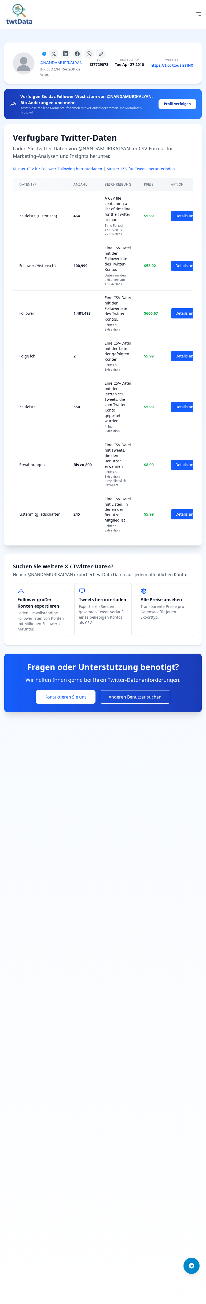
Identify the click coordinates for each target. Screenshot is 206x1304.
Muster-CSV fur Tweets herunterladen (140, 168)
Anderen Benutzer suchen (135, 697)
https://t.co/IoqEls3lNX (171, 65)
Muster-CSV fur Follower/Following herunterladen (57, 168)
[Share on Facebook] (77, 54)
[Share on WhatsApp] (89, 54)
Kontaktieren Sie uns (66, 697)
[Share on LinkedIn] (65, 54)
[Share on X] (53, 54)
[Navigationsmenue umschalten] (198, 14)
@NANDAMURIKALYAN (61, 62)
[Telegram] (191, 1266)
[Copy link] (101, 54)
